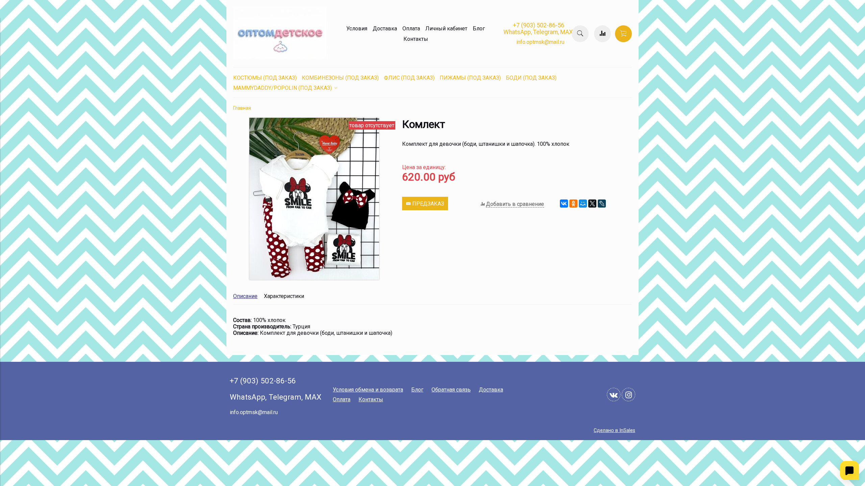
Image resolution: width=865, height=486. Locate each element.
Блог (479, 28)
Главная (242, 108)
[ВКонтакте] (564, 203)
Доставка (385, 28)
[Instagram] (628, 394)
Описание (245, 296)
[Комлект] (314, 278)
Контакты (415, 39)
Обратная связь (451, 389)
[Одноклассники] (573, 203)
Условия (356, 28)
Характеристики (284, 296)
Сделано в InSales (614, 430)
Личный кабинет (446, 28)
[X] (592, 203)
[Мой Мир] (583, 203)
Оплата (411, 28)
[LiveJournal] (602, 203)
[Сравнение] (602, 33)
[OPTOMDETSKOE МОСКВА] (280, 57)
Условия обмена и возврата (368, 389)
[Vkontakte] (613, 394)
